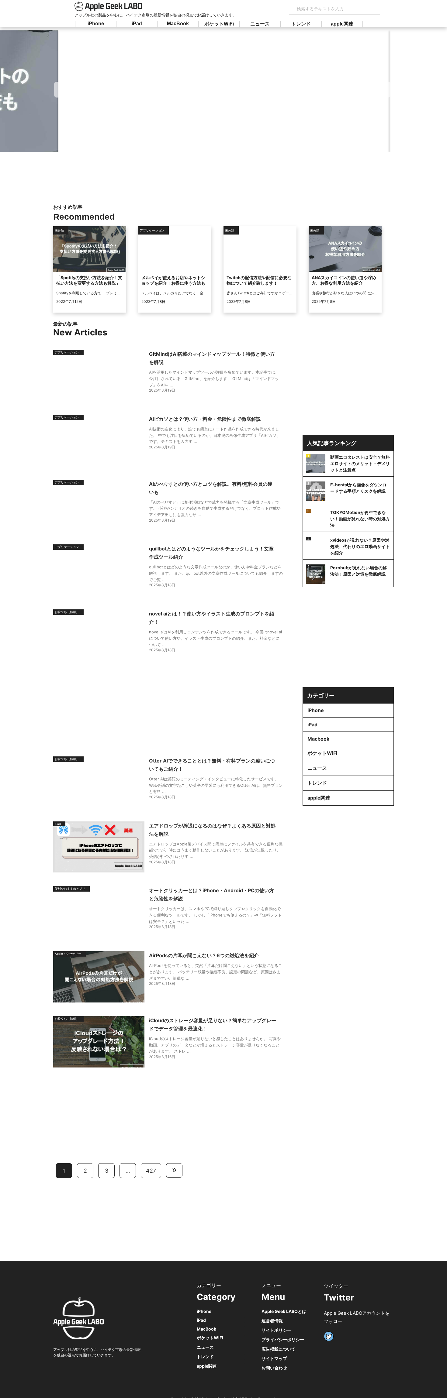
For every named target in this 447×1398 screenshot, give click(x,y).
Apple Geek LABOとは (284, 1311)
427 (151, 1170)
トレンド (301, 23)
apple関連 (342, 23)
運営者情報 (272, 1320)
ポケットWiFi (219, 23)
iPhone (96, 23)
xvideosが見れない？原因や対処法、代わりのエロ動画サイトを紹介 (360, 546)
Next (383, 89)
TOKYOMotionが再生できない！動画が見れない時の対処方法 (360, 519)
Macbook (318, 739)
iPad (137, 23)
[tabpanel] (223, 91)
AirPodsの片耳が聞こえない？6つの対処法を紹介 (204, 955)
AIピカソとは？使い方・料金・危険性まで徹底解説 (205, 419)
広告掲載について (279, 1349)
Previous (61, 89)
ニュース (260, 23)
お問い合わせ (274, 1367)
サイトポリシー (276, 1330)
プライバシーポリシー (283, 1339)
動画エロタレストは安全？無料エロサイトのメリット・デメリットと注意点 (360, 463)
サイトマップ (274, 1358)
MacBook (178, 23)
